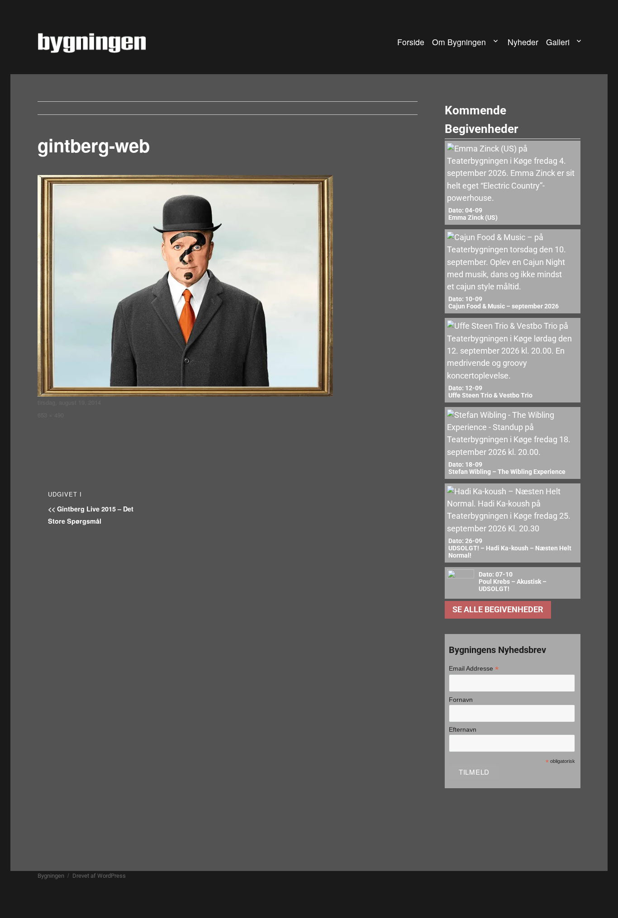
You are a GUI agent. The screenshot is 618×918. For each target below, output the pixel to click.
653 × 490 (51, 415)
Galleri (558, 41)
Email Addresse (474, 668)
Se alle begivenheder (497, 609)
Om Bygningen (459, 41)
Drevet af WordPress (99, 875)
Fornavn (461, 699)
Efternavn (462, 729)
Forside (410, 41)
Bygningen (51, 875)
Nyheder (523, 41)
